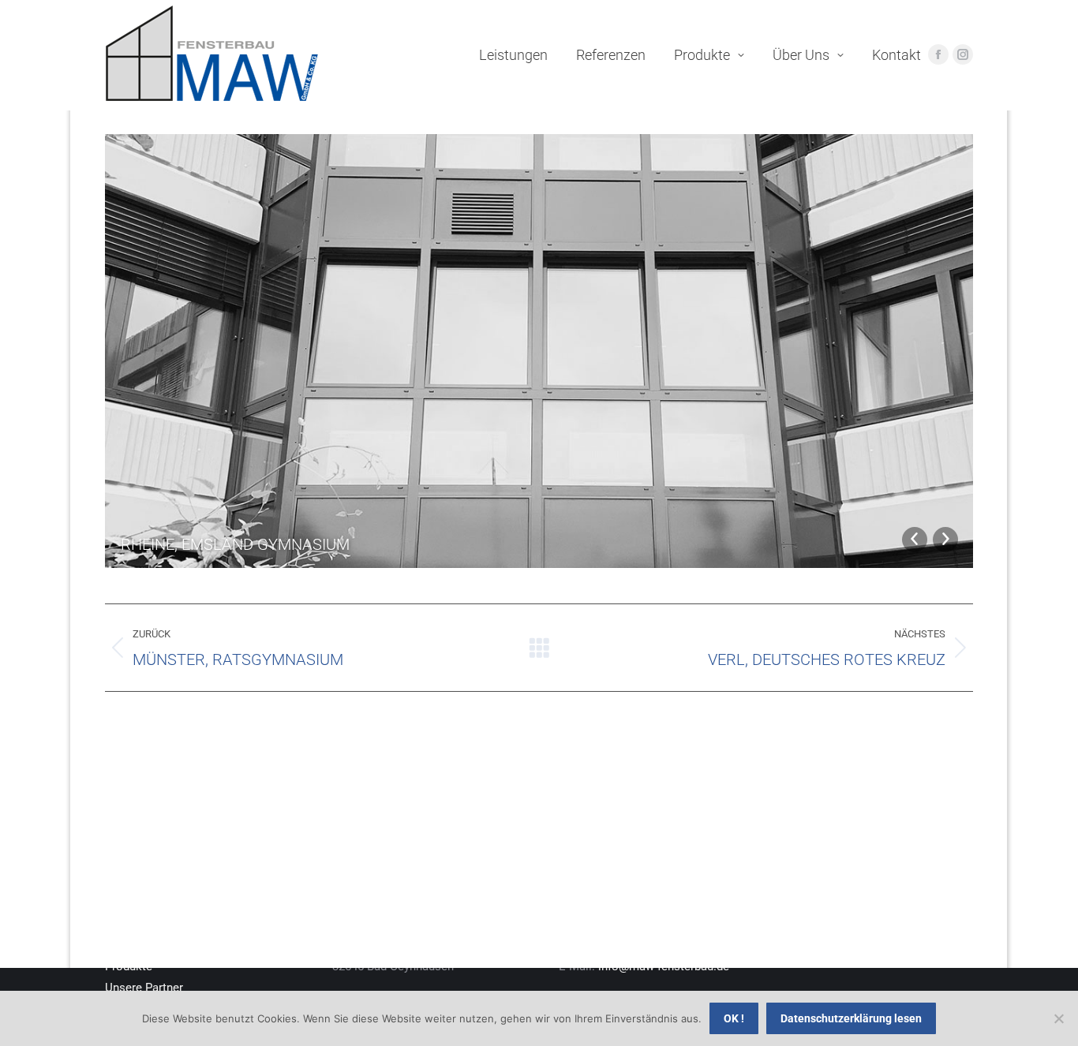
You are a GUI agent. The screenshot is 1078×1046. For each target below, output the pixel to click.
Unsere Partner (144, 988)
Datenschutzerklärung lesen (851, 1018)
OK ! (734, 1018)
